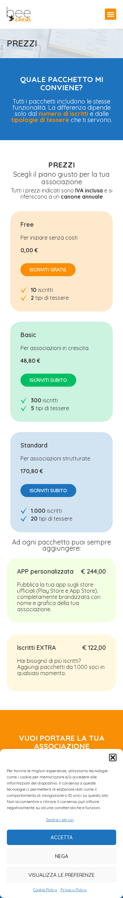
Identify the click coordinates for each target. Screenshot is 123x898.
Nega (61, 856)
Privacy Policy (73, 889)
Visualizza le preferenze (61, 875)
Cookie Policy (45, 889)
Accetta (62, 837)
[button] (112, 757)
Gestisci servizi (60, 819)
